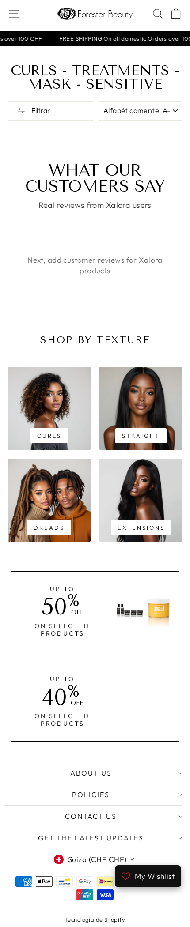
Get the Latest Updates (91, 837)
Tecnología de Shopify (95, 919)
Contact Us (91, 816)
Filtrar (40, 110)
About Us (91, 773)
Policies (91, 794)
